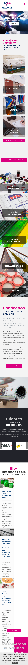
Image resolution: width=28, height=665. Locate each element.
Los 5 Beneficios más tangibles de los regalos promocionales (5, 583)
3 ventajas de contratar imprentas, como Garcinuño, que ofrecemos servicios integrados (5, 532)
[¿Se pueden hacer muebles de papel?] (7, 483)
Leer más (20, 662)
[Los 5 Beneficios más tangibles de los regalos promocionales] (7, 583)
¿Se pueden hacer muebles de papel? (5, 482)
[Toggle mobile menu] (25, 4)
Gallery (8, 482)
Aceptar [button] (15, 662)
